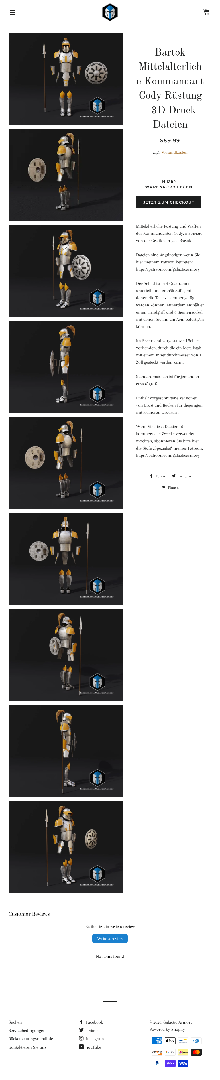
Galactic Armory (177, 1022)
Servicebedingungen (27, 1030)
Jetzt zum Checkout (169, 202)
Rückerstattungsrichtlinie (31, 1038)
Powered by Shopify (167, 1029)
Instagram (94, 1038)
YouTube (93, 1047)
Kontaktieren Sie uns (27, 1047)
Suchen (15, 1022)
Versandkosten (175, 152)
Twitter (91, 1030)
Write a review (110, 938)
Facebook (94, 1022)
